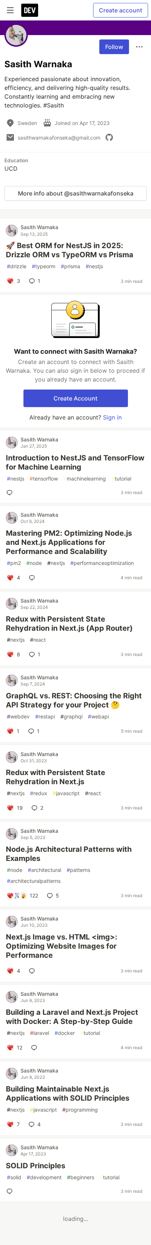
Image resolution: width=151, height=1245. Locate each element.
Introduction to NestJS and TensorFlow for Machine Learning (75, 462)
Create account (120, 10)
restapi (45, 716)
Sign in (112, 417)
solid (14, 1177)
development (44, 1177)
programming (80, 1110)
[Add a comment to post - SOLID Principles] (11, 1191)
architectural (44, 870)
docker (65, 1033)
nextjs (56, 563)
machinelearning (84, 478)
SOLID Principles (35, 1165)
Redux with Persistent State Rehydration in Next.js (55, 777)
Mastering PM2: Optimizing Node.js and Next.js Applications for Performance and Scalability (69, 542)
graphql (71, 716)
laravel (39, 1033)
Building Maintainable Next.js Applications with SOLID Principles (67, 1093)
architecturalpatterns (33, 881)
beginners (80, 1177)
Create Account (75, 398)
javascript (66, 793)
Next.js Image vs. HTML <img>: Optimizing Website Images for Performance (61, 946)
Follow (114, 46)
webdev (18, 716)
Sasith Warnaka (39, 227)
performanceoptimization (102, 563)
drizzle (16, 266)
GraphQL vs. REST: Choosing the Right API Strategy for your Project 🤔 (74, 700)
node (34, 563)
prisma (70, 266)
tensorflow (44, 478)
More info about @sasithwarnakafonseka (75, 193)
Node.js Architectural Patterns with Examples (69, 854)
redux (38, 793)
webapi (98, 716)
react (38, 640)
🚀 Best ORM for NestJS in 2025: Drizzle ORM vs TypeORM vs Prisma (69, 250)
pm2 (14, 563)
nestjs (94, 266)
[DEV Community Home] (30, 10)
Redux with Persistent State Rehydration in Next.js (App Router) (69, 624)
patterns (78, 870)
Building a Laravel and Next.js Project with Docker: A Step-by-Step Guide (72, 1017)
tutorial (121, 478)
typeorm (43, 266)
